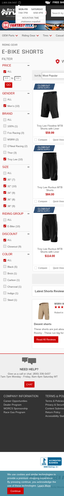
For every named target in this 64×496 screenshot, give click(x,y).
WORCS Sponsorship (16, 408)
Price (6, 65)
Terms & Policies (54, 400)
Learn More (44, 485)
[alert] (30, 15)
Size (5, 166)
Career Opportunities (15, 400)
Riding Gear (9, 45)
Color (7, 254)
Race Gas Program (14, 412)
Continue (15, 491)
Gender (8, 93)
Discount (9, 233)
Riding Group (12, 213)
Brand (7, 113)
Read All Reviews (46, 339)
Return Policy (52, 412)
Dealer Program (13, 404)
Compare (42, 140)
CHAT (29, 384)
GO (8, 84)
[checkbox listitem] (7, 71)
